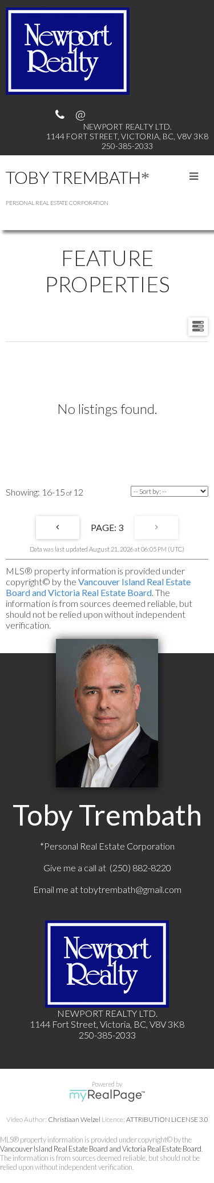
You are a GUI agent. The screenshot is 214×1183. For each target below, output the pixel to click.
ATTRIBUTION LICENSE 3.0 (167, 1119)
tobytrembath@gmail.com (130, 889)
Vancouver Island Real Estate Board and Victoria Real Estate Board (98, 587)
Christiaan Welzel (74, 1119)
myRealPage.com (107, 1096)
